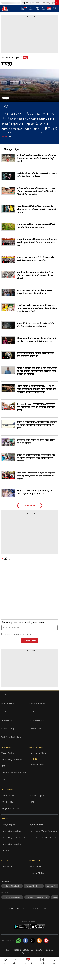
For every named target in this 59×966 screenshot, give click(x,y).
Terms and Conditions (38, 720)
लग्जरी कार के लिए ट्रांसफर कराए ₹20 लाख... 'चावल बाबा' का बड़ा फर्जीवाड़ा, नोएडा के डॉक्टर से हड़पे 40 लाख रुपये (37, 308)
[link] (57, 2)
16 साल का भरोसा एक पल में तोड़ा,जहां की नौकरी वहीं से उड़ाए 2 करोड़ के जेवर (35, 492)
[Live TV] (49, 9)
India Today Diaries (38, 753)
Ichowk (36, 908)
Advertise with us (7, 703)
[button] (53, 961)
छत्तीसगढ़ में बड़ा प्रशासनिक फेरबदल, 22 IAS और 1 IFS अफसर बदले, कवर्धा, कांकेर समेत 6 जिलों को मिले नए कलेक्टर (36, 191)
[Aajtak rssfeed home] (39, 940)
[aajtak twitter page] (32, 940)
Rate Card (33, 712)
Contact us (34, 695)
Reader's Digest (37, 795)
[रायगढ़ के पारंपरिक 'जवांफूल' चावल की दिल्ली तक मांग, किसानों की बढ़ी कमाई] (8, 226)
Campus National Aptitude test (13, 776)
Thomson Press (37, 764)
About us (4, 695)
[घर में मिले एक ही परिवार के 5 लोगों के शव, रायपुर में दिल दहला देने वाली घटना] (8, 292)
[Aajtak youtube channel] (46, 940)
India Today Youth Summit (13, 837)
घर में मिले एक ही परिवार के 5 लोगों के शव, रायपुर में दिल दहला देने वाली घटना (35, 291)
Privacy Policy (6, 720)
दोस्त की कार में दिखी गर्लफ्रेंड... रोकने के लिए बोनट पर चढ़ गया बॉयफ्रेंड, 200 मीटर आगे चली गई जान (36, 209)
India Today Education (11, 759)
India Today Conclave (11, 830)
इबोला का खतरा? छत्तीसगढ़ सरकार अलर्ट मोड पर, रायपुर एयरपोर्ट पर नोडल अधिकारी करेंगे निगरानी (36, 457)
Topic (16, 58)
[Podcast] (37, 8)
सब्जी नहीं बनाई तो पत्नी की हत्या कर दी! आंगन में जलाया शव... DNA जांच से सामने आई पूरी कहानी (36, 158)
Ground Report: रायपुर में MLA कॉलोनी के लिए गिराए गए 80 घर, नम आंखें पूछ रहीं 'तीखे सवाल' (36, 406)
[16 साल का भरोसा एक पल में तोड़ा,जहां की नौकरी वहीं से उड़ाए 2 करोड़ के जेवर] (8, 493)
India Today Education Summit (11, 847)
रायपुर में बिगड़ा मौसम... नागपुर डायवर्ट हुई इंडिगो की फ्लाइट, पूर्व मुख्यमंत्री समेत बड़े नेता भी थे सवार (37, 424)
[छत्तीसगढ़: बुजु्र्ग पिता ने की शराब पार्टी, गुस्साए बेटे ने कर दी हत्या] (8, 442)
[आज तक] (5, 8)
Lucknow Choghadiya (11, 886)
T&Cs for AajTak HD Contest (12, 737)
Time (32, 801)
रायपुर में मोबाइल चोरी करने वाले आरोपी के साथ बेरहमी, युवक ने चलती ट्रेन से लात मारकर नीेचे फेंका (37, 242)
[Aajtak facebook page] (25, 940)
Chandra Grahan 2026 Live (37, 897)
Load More (30, 505)
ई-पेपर (32, 3)
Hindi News (5, 58)
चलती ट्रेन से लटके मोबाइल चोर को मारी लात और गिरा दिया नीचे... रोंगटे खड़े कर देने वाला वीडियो (35, 275)
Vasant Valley (7, 753)
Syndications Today (29, 953)
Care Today (6, 866)
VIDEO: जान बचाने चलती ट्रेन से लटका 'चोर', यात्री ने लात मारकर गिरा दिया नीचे (36, 258)
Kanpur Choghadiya (34, 886)
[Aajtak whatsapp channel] (18, 940)
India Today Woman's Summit (43, 830)
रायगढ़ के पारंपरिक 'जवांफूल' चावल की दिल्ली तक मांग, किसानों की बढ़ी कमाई (36, 226)
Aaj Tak (25, 3)
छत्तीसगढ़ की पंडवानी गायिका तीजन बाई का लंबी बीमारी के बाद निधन (35, 354)
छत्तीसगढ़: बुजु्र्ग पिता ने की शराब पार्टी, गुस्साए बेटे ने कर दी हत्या (36, 441)
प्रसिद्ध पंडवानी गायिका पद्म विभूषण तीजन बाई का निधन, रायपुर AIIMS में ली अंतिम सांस (36, 339)
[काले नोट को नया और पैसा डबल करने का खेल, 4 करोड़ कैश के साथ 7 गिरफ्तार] (8, 176)
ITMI (3, 766)
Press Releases (35, 728)
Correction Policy (7, 728)
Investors (4, 712)
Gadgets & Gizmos (10, 808)
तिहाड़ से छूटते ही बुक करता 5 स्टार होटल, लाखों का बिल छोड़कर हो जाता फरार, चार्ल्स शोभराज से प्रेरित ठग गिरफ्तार (37, 371)
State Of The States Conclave (43, 837)
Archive (47, 908)
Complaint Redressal (37, 703)
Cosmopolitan (8, 795)
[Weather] (31, 9)
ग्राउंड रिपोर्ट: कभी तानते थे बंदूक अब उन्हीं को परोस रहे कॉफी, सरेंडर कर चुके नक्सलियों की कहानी (36, 475)
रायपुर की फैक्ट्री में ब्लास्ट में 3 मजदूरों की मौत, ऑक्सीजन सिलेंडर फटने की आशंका (36, 324)
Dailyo (26, 908)
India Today (45, 3)
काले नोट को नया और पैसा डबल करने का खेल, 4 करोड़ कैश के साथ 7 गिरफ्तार (37, 175)
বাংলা (37, 3)
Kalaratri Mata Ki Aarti (12, 897)
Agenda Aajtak (36, 824)
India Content (36, 866)
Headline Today (37, 873)
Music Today (7, 801)
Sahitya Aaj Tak (8, 824)
